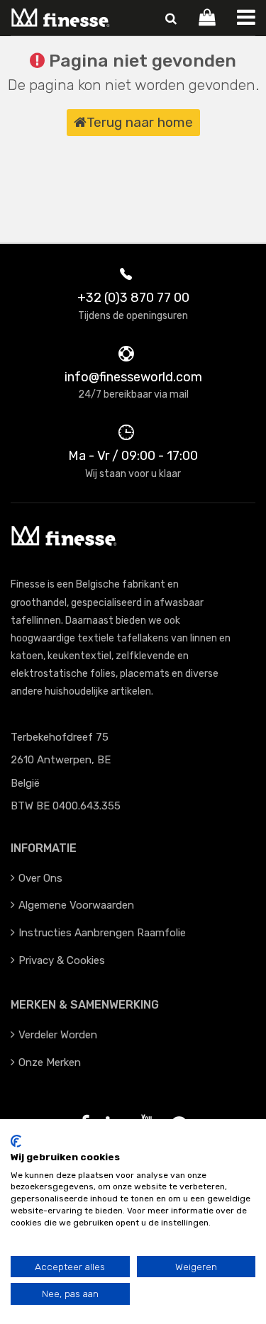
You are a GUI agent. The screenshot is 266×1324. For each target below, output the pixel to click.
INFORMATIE (44, 848)
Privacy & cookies (61, 960)
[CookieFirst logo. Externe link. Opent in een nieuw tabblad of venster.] (16, 1141)
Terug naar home (140, 122)
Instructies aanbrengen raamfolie (102, 932)
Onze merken (49, 1062)
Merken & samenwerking (85, 1004)
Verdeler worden (57, 1034)
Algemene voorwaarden (76, 905)
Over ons (40, 878)
